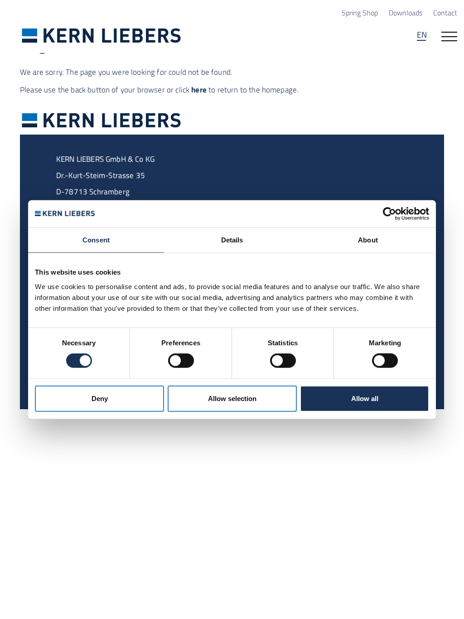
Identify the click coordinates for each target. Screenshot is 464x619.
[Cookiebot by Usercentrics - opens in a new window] (389, 214)
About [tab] (368, 240)
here (199, 90)
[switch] (181, 360)
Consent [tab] (96, 240)
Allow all (364, 398)
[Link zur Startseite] (101, 35)
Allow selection (232, 398)
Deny (100, 398)
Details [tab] (232, 240)
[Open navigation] (449, 36)
